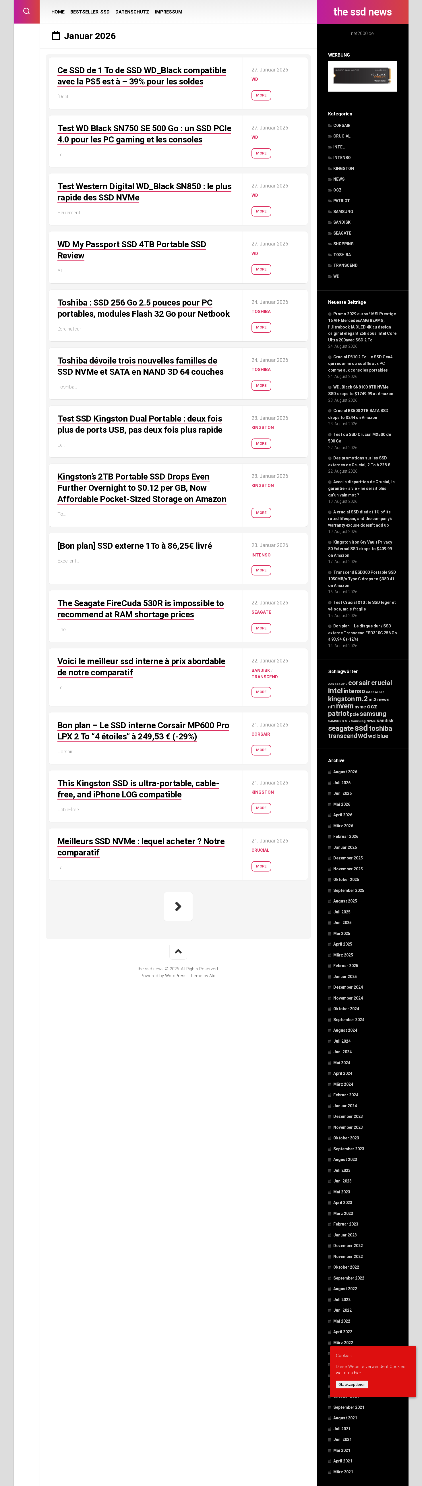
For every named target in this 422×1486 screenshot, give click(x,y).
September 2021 (348, 1407)
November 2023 (348, 1127)
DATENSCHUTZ (132, 12)
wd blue (378, 736)
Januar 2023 (345, 1235)
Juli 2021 (342, 1429)
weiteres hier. (349, 1372)
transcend (342, 735)
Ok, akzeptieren (351, 1384)
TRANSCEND (345, 265)
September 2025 (348, 890)
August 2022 (345, 1288)
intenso (354, 691)
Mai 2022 (341, 1321)
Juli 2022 (342, 1299)
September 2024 (348, 1019)
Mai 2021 (341, 1450)
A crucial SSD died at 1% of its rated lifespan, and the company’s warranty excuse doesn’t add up (360, 518)
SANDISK (342, 222)
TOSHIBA (342, 254)
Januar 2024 (345, 1106)
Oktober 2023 (346, 1138)
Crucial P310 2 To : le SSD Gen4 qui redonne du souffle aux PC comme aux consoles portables (360, 363)
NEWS (338, 179)
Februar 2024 (345, 1095)
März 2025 (343, 955)
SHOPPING (343, 243)
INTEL (339, 147)
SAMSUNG (343, 211)
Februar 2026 (345, 836)
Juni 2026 (342, 793)
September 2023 (348, 1149)
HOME (58, 12)
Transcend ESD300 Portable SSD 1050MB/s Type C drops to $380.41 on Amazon (362, 579)
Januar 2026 (345, 847)
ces (331, 684)
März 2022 (343, 1342)
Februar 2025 (345, 965)
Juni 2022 (342, 1310)
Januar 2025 (345, 976)
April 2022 (342, 1332)
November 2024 (348, 998)
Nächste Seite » (178, 906)
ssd (361, 728)
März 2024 (343, 1084)
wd (362, 735)
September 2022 (348, 1278)
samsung (373, 714)
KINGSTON (343, 168)
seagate (341, 728)
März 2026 (343, 826)
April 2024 (342, 1073)
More (261, 95)
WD (336, 276)
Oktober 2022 (346, 1267)
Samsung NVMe (363, 721)
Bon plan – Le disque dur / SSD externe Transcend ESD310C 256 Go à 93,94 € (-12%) (362, 632)
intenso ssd (375, 692)
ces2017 (341, 684)
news (383, 699)
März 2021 (343, 1472)
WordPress (176, 975)
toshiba (380, 728)
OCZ (337, 190)
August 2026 (345, 772)
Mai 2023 (341, 1192)
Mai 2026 (341, 804)
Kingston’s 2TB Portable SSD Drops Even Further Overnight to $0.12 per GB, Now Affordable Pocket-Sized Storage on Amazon (142, 487)
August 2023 (345, 1159)
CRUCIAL (342, 136)
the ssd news (362, 12)
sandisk (385, 720)
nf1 (331, 707)
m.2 (362, 699)
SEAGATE (342, 233)
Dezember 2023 (348, 1116)
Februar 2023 (345, 1224)
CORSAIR (342, 125)
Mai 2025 (341, 933)
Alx (212, 975)
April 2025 (342, 944)
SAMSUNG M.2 (339, 721)
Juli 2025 (342, 912)
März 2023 (343, 1213)
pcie (354, 714)
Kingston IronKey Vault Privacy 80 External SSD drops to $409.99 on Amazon (360, 549)
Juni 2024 (342, 1052)
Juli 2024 (342, 1041)
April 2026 (342, 815)
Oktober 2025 (346, 879)
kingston (341, 699)
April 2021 (342, 1461)
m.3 (372, 699)
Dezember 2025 (348, 858)
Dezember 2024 (348, 987)
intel (335, 690)
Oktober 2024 (346, 1008)
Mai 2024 (341, 1062)
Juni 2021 (342, 1439)
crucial (381, 683)
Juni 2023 (342, 1181)
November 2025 (348, 869)
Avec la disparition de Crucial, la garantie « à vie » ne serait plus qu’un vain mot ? (361, 488)
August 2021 (345, 1418)
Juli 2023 (342, 1170)
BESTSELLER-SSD (90, 12)
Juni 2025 (342, 922)
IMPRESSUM (168, 12)
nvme (360, 707)
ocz (372, 706)
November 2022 (348, 1256)
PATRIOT (341, 200)
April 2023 (342, 1202)
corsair (359, 683)
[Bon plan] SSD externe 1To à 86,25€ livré (134, 546)
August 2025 (345, 901)
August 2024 (345, 1030)
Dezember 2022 (348, 1245)
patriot (338, 714)
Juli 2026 (342, 782)
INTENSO (342, 157)
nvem (345, 706)
